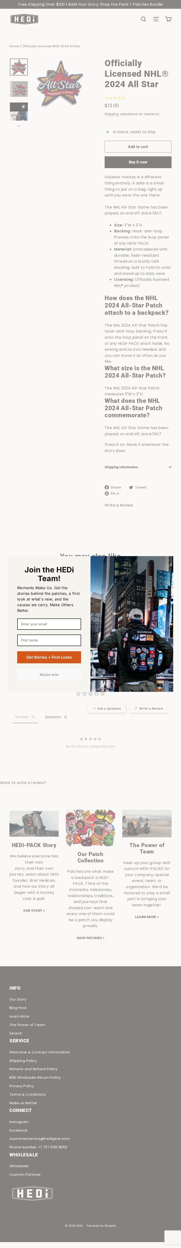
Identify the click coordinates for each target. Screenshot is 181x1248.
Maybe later (49, 675)
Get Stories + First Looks (49, 657)
